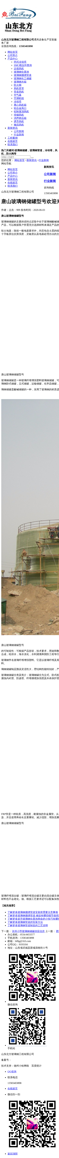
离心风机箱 (20, 105)
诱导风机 (19, 121)
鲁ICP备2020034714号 (23, 1060)
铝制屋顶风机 (21, 111)
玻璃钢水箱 (20, 81)
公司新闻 (19, 131)
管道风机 (19, 91)
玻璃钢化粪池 (21, 71)
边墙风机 (19, 68)
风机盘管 (19, 88)
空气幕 (17, 95)
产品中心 (13, 58)
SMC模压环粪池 (23, 65)
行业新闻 (19, 134)
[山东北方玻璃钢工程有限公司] (19, 36)
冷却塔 (17, 101)
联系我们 (13, 144)
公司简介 (13, 55)
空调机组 (19, 98)
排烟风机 (19, 114)
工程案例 (13, 138)
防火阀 (17, 85)
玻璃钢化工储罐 (22, 78)
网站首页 (13, 52)
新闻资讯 (13, 128)
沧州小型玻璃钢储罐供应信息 (28, 931)
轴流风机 (19, 124)
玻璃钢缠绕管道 (22, 75)
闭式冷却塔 (20, 62)
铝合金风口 (20, 108)
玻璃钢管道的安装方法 (25, 922)
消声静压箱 (20, 118)
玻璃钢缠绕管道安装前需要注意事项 (33, 912)
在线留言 (13, 141)
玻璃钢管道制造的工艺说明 (28, 925)
